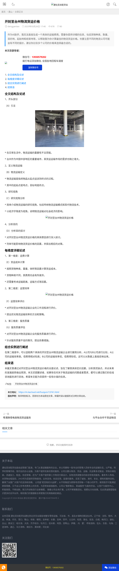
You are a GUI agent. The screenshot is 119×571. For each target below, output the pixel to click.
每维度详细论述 (16, 79)
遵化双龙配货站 (30, 498)
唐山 (10, 11)
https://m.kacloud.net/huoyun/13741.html (39, 392)
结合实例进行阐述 (17, 83)
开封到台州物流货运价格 (26, 384)
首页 (3, 11)
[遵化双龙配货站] (59, 4)
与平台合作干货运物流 (104, 417)
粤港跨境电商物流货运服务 (17, 417)
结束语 (11, 87)
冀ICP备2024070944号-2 (49, 498)
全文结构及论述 (16, 74)
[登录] (108, 4)
